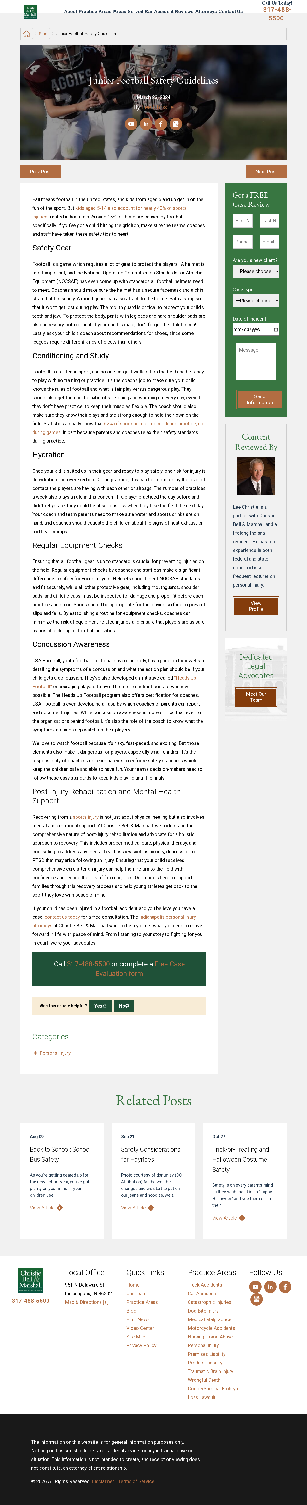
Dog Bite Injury (203, 1311)
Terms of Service (136, 1481)
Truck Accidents (205, 1285)
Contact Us (230, 11)
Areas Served (128, 11)
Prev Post (40, 171)
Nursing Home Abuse (210, 1337)
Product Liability (205, 1363)
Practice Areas (95, 11)
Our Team (136, 1293)
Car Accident (159, 11)
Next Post (266, 171)
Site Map (135, 1337)
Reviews (184, 11)
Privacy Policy (141, 1345)
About (70, 11)
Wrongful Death (204, 1380)
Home (133, 1285)
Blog (43, 33)
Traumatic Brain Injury (210, 1371)
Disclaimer (103, 1481)
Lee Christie (158, 107)
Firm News (138, 1319)
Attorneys (206, 11)
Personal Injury (55, 1053)
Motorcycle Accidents (211, 1328)
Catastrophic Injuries (209, 1302)
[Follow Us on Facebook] (161, 124)
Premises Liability (206, 1354)
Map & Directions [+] (86, 1302)
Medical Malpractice (209, 1319)
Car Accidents (203, 1293)
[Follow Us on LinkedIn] (146, 124)
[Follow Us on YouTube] (131, 124)
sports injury (86, 817)
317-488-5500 (277, 14)
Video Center (140, 1328)
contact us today (62, 917)
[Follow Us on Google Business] (176, 124)
